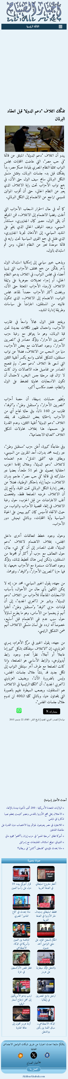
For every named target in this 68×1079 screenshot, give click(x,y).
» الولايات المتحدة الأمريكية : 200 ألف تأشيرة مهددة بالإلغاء (35, 808)
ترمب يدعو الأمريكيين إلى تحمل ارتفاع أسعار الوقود (21, 999)
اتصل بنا (33, 1069)
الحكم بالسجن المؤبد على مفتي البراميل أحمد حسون (45, 943)
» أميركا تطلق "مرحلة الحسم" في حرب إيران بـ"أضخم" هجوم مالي (34, 836)
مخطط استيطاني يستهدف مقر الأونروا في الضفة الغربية (46, 916)
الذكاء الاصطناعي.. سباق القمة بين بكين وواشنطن (45, 1027)
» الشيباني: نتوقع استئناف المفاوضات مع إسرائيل (41, 842)
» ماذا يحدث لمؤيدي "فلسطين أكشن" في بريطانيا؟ (40, 848)
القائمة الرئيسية (33, 26)
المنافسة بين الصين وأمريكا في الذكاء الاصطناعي (21, 943)
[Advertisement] (34, 65)
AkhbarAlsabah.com (33, 1076)
